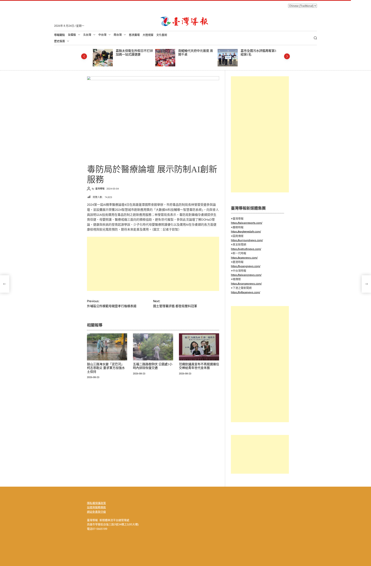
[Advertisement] (153, 264)
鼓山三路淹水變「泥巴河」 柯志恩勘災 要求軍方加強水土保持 (106, 368)
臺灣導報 (100, 188)
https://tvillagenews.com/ (245, 292)
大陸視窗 (148, 34)
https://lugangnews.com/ (245, 266)
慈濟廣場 (134, 34)
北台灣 (87, 34)
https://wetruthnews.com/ (246, 248)
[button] (84, 56)
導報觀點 (59, 34)
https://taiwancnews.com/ (246, 274)
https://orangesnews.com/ (246, 283)
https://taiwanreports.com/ (246, 222)
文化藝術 (161, 34)
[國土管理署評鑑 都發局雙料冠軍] (366, 284)
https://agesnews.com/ (244, 257)
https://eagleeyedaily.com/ (246, 231)
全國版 (72, 34)
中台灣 (102, 34)
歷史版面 (59, 41)
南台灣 (118, 34)
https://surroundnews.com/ (247, 240)
